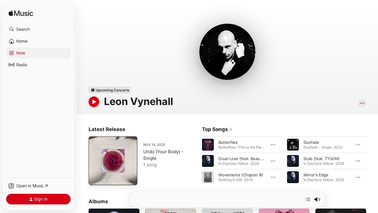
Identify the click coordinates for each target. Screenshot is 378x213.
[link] (217, 129)
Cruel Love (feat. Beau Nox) (244, 158)
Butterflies (228, 142)
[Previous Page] (196, 161)
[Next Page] (372, 161)
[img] (21, 13)
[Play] (94, 101)
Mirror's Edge (316, 174)
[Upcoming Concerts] (110, 90)
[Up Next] (308, 199)
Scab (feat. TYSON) (322, 158)
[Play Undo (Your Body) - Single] (96, 177)
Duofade (311, 142)
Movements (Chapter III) (241, 174)
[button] (38, 29)
